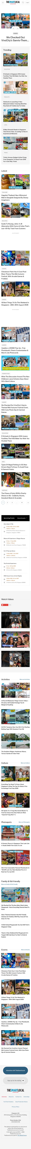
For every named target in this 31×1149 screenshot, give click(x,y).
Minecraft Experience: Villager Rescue (14, 538)
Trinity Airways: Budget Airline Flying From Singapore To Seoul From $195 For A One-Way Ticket (14, 159)
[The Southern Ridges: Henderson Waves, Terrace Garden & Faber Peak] (15, 741)
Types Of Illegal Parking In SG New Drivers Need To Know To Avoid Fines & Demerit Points (14, 467)
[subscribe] (23, 1080)
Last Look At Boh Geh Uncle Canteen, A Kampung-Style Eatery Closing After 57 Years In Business (15, 39)
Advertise (4, 1096)
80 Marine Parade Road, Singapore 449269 (16, 557)
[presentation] (6, 605)
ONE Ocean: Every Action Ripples (13, 576)
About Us (11, 1096)
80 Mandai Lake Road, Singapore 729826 (16, 545)
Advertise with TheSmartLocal (15, 1070)
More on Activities (25, 679)
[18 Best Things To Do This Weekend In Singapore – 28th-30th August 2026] (15, 289)
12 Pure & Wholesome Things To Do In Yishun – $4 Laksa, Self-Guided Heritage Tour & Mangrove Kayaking (14, 703)
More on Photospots (24, 822)
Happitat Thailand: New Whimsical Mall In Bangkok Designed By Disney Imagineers (14, 197)
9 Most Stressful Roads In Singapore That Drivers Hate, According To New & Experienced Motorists (15, 131)
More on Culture (25, 763)
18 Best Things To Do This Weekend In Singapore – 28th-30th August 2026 (15, 304)
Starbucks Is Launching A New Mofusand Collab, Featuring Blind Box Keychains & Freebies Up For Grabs (15, 104)
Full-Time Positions (8, 1101)
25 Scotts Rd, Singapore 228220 (14, 570)
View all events (21, 518)
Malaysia (4, 220)
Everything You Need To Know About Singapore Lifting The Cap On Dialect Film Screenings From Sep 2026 (14, 786)
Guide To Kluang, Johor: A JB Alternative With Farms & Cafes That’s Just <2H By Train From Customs (15, 226)
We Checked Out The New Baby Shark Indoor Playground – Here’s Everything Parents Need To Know (15, 907)
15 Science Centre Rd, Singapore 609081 (16, 582)
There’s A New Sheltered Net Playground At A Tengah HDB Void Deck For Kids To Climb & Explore (14, 935)
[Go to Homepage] (13, 2)
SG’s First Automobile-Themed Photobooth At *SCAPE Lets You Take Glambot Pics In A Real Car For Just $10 (15, 870)
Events (4, 268)
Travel (6, 152)
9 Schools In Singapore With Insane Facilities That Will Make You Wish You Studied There (15, 76)
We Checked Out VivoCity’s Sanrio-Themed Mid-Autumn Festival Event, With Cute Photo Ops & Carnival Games (14, 408)
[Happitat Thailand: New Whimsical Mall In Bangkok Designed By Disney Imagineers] (15, 181)
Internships (26, 1096)
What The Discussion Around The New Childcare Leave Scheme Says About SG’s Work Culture (15, 379)
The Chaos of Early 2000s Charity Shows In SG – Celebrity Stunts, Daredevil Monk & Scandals (13, 495)
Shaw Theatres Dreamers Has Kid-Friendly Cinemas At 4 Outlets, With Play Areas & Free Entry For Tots (14, 917)
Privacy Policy (15, 1106)
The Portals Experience (10, 563)
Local (5, 125)
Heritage (4, 490)
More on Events (25, 949)
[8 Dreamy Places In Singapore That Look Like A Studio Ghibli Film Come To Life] (15, 833)
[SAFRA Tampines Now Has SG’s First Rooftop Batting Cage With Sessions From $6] (15, 716)
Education (7, 69)
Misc (3, 461)
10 (22, 502)
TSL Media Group (22, 1135)
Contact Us (18, 1096)
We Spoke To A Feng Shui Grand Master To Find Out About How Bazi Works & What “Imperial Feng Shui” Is (14, 813)
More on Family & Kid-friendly (9, 884)
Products (7, 97)
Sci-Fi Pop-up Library (9, 551)
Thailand (4, 192)
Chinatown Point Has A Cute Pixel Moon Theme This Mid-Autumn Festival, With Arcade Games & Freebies (13, 275)
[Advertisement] (15, 241)
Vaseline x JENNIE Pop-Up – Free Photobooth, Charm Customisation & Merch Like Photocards (14, 350)
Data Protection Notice (21, 1101)
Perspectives (6, 373)
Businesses (15, 33)
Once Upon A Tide (8, 524)
